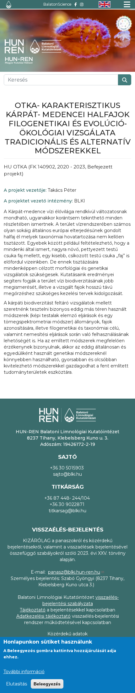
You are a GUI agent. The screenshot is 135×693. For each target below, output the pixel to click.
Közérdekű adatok (67, 634)
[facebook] (75, 4)
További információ (24, 671)
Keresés (124, 79)
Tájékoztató (33, 610)
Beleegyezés (47, 683)
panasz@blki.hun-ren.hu (74, 572)
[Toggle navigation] (127, 4)
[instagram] (82, 4)
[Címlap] (9, 5)
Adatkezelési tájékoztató (43, 616)
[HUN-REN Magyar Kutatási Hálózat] (22, 60)
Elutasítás (16, 684)
